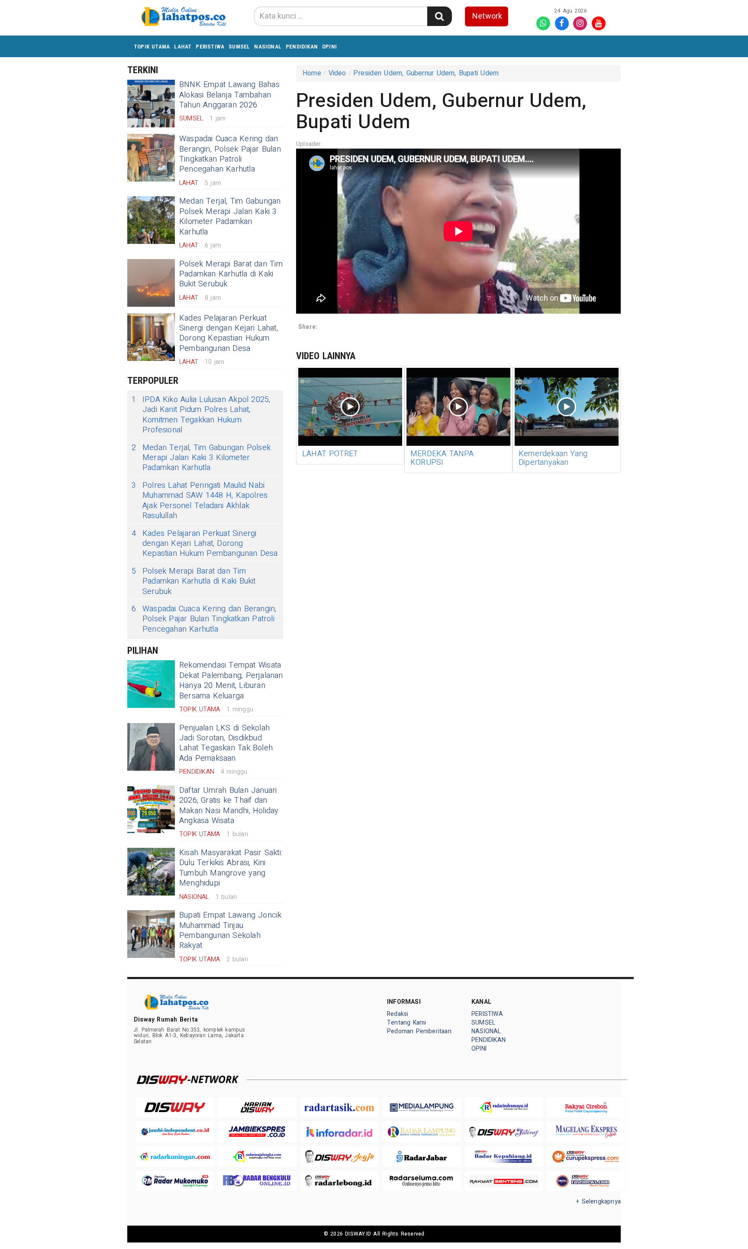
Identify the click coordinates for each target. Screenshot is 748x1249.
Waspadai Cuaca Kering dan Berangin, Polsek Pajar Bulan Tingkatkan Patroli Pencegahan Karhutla (230, 154)
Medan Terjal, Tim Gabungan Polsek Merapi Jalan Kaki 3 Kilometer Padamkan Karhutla (230, 216)
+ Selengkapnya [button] (598, 1201)
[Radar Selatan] (586, 1181)
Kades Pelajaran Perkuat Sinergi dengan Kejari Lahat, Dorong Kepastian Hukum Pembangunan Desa (228, 333)
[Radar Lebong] (339, 1181)
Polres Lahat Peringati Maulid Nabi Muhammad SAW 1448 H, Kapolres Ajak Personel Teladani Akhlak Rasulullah (200, 500)
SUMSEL (239, 46)
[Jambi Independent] (175, 1132)
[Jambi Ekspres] (257, 1132)
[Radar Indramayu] (504, 1108)
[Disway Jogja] (339, 1156)
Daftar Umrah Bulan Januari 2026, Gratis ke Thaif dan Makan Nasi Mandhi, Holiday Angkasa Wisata (229, 806)
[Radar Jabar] (421, 1156)
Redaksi (397, 1014)
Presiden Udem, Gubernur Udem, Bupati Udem (426, 73)
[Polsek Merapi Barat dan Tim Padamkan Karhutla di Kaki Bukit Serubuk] (151, 283)
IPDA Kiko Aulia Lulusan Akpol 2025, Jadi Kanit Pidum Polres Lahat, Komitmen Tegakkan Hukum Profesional (201, 415)
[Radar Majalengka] (257, 1156)
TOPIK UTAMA (152, 46)
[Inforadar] (339, 1132)
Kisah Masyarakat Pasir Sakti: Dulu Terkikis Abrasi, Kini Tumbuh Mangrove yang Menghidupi (230, 868)
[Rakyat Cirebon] (586, 1108)
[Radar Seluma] (421, 1181)
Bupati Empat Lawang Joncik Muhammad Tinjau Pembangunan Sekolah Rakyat (230, 930)
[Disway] (175, 1108)
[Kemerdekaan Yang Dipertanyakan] (567, 407)
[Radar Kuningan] (175, 1156)
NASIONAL (267, 46)
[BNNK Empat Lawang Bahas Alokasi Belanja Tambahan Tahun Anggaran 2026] (151, 103)
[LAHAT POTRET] (350, 407)
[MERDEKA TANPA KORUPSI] (458, 407)
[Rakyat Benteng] (504, 1181)
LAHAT (182, 46)
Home (312, 73)
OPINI (329, 46)
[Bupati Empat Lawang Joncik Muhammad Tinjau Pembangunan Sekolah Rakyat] (151, 934)
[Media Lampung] (421, 1108)
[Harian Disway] (257, 1108)
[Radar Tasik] (339, 1108)
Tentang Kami (406, 1022)
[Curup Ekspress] (586, 1156)
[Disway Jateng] (504, 1132)
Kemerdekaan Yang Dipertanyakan (553, 458)
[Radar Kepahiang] (504, 1156)
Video (337, 73)
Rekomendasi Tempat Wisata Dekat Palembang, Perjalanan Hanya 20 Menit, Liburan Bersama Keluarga (231, 680)
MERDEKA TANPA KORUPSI (442, 458)
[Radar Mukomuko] (175, 1181)
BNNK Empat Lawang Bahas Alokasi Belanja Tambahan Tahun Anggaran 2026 (229, 95)
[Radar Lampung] (421, 1132)
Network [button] (487, 16)
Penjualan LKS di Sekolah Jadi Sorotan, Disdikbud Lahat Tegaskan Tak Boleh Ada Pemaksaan (226, 743)
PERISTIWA (210, 46)
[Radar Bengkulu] (257, 1181)
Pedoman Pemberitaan (419, 1031)
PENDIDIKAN (302, 46)
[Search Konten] (439, 16)
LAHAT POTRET (330, 454)
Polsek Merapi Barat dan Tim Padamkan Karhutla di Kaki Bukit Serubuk (231, 274)
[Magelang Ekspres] (586, 1132)
